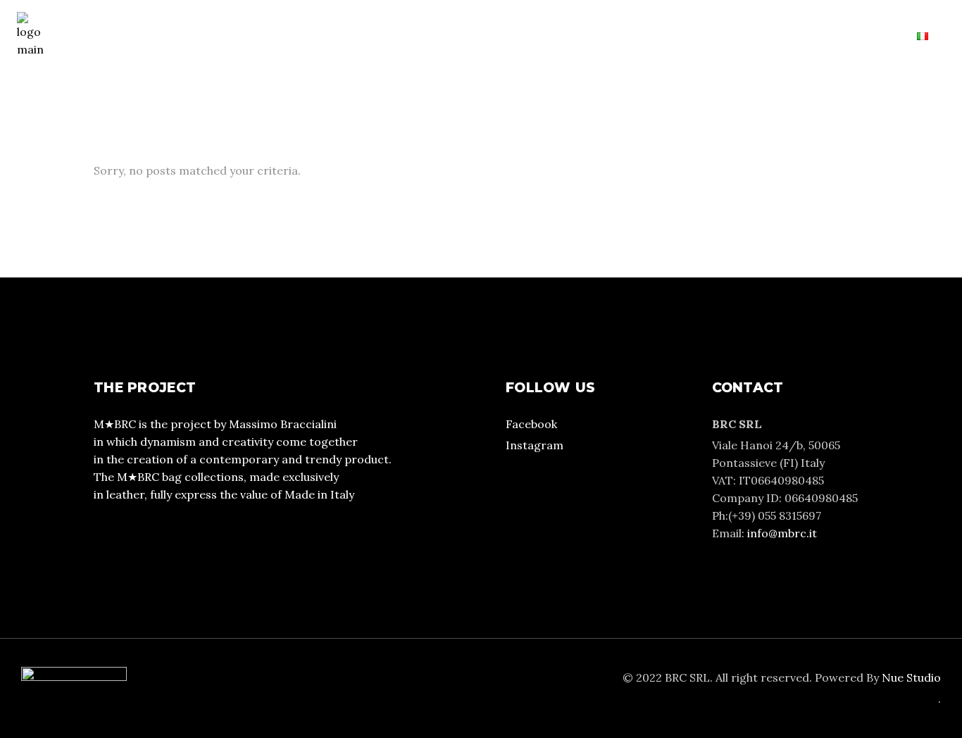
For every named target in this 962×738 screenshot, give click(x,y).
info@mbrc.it (782, 533)
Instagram (534, 445)
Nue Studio (911, 677)
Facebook (531, 424)
